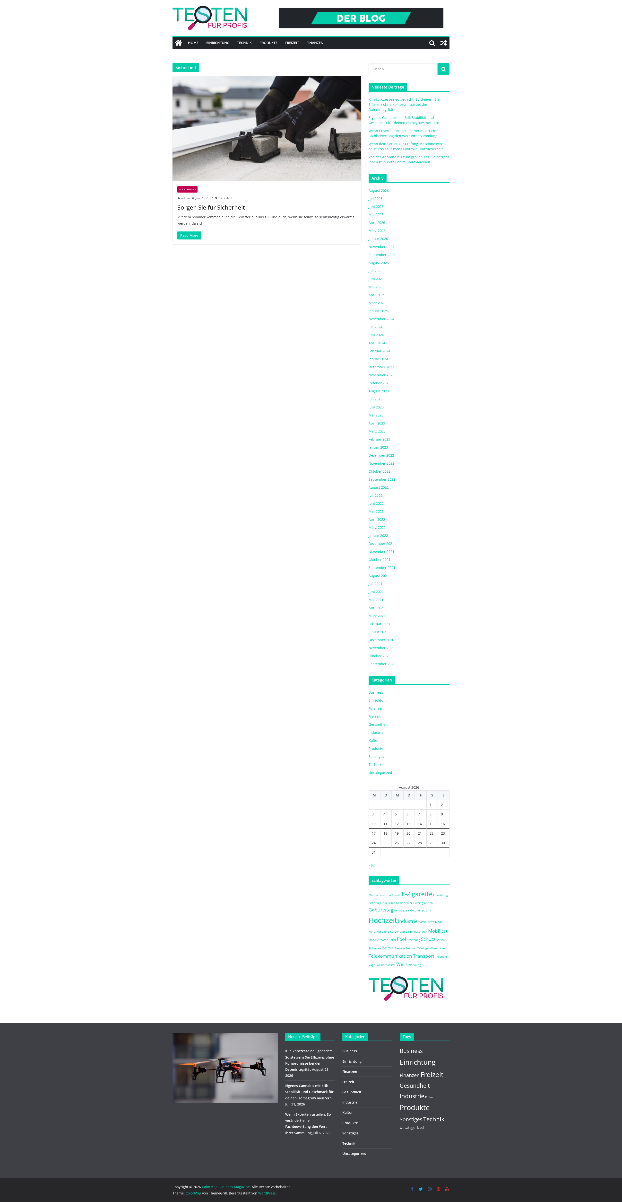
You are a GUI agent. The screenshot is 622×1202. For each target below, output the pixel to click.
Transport (423, 956)
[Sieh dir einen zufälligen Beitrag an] (443, 43)
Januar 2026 (378, 238)
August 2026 (379, 190)
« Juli (372, 865)
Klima (372, 931)
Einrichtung (217, 42)
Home (193, 42)
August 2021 (379, 575)
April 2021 (377, 607)
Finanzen (315, 42)
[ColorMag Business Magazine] (178, 43)
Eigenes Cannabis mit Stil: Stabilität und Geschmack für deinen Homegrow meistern (309, 1091)
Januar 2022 (378, 535)
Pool (401, 939)
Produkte (268, 42)
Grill (428, 910)
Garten (428, 903)
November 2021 (381, 551)
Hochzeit (383, 920)
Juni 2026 (376, 206)
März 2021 (377, 615)
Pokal (392, 940)
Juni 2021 (376, 591)
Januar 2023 (378, 447)
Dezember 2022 (381, 455)
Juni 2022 (376, 503)
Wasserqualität (386, 965)
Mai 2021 (376, 599)
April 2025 (377, 294)
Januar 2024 (378, 359)
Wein (401, 964)
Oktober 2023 (379, 383)
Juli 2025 (375, 270)
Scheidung (413, 940)
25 (385, 842)
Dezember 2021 (381, 543)
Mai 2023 (376, 415)
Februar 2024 (379, 351)
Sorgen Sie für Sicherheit (211, 207)
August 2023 (379, 391)
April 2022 (377, 519)
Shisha (440, 940)
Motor (384, 940)
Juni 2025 (376, 278)
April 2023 (377, 423)
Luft (402, 931)
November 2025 (381, 246)
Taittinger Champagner (432, 948)
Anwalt (396, 895)
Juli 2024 (375, 327)
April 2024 (377, 343)
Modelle (374, 940)
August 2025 (379, 262)
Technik (244, 42)
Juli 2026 (375, 198)
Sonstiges (376, 756)
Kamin (423, 922)
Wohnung (414, 965)
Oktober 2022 (379, 471)
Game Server (404, 903)
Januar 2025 (378, 311)
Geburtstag (381, 910)
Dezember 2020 (381, 639)
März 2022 (377, 527)
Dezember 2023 (381, 367)
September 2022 (382, 479)
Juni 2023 (376, 407)
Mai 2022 (376, 511)
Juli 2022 (375, 495)
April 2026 (377, 222)
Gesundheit (378, 724)
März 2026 (377, 230)
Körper (394, 931)
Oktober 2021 (379, 559)
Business (376, 692)
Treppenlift (442, 956)
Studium (411, 948)
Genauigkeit (401, 910)
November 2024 (381, 319)
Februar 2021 (379, 623)
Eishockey (375, 903)
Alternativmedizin (380, 895)
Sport (388, 948)
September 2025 (382, 254)
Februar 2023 (379, 439)
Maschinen (420, 931)
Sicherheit (225, 198)
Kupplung (383, 931)
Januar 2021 (378, 631)
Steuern (400, 948)
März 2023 (377, 431)
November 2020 (381, 647)
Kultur (374, 740)
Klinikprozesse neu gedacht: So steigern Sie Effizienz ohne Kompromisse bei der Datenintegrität (404, 104)
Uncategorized (380, 772)
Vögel (372, 965)
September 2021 (382, 567)
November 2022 (381, 463)
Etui (384, 903)
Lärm (409, 931)
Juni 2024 (376, 335)
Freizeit (292, 42)
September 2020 (382, 664)
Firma (391, 903)
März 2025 (377, 302)
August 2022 (379, 487)
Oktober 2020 (379, 656)
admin (185, 198)
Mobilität (438, 931)
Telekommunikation (390, 956)
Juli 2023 (375, 399)
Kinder (439, 922)
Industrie (376, 732)
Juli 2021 (375, 583)
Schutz (428, 939)
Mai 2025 (376, 286)
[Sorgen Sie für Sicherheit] (267, 128)
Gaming (418, 903)
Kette (431, 922)
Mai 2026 (376, 214)
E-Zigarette (417, 894)
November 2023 (381, 375)
